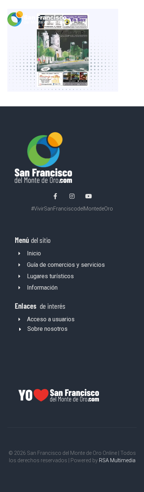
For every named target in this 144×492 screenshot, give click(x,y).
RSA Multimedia (117, 460)
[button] (130, 20)
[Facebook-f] (56, 196)
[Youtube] (88, 196)
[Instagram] (72, 196)
